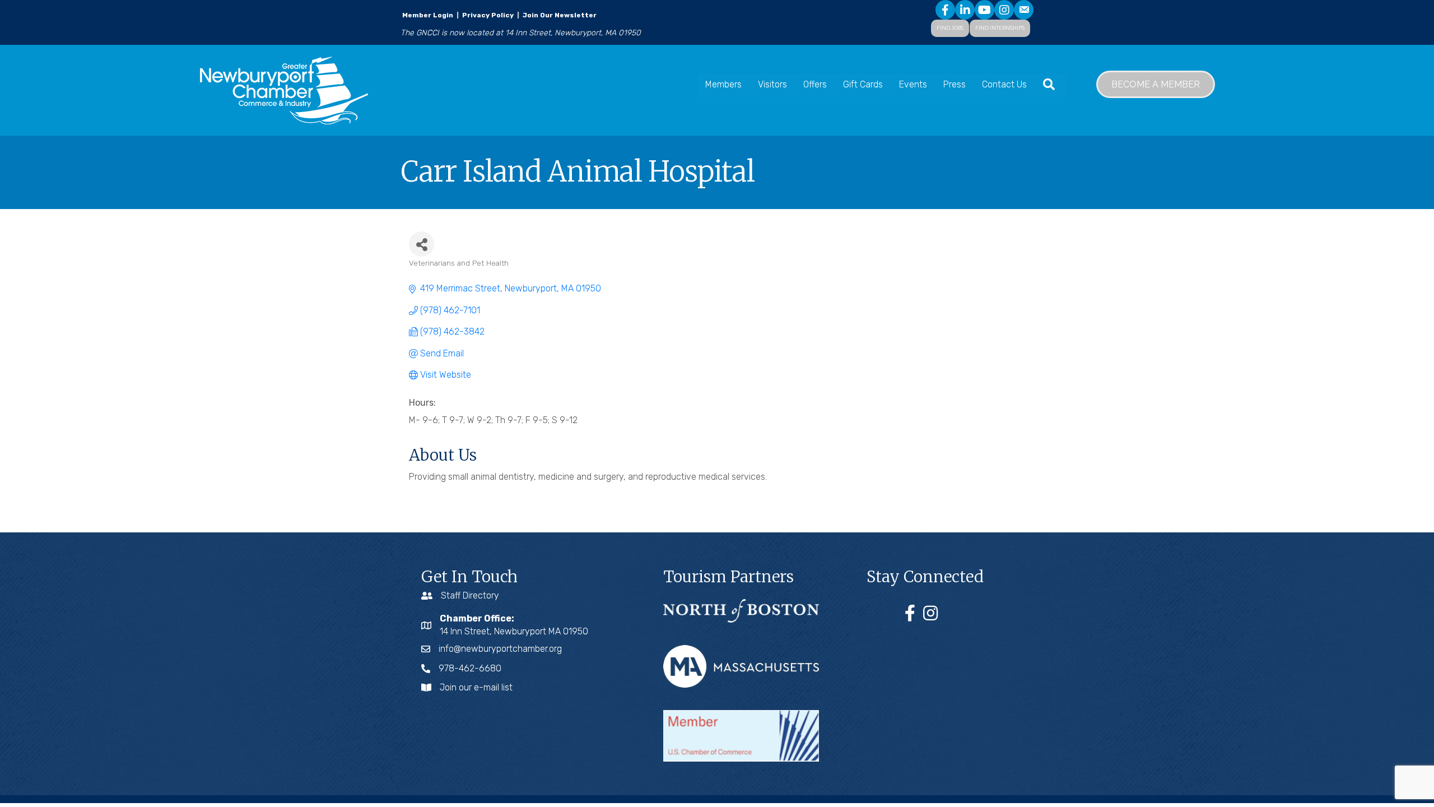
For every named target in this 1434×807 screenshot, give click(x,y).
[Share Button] (421, 244)
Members (723, 84)
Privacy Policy (488, 15)
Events (913, 84)
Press (954, 84)
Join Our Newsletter (559, 15)
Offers (815, 84)
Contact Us (1004, 84)
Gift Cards (863, 84)
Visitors (772, 84)
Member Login (427, 15)
